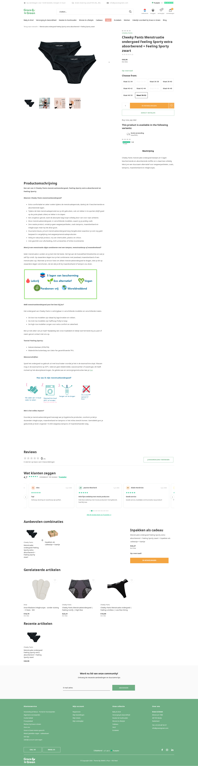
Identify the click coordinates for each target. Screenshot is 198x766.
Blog (165, 20)
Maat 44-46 (154, 88)
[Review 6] (98, 510)
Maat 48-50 (128, 95)
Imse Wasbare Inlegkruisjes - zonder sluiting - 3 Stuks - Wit (41, 608)
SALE (108, 20)
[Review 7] (99, 510)
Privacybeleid (28, 721)
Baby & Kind (28, 20)
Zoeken (130, 12)
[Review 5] (96, 510)
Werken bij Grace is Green (32, 724)
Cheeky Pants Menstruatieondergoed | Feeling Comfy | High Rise (77, 608)
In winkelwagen (149, 105)
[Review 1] (90, 510)
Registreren (77, 712)
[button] (29, 103)
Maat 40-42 (128, 88)
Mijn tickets (76, 718)
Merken (127, 20)
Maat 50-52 (141, 95)
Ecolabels (117, 20)
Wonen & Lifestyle (86, 20)
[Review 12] (107, 510)
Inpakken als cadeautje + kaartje (52, 543)
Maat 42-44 (141, 88)
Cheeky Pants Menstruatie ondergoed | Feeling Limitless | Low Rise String (116, 608)
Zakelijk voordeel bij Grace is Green (146, 20)
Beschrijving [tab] (148, 151)
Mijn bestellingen (78, 715)
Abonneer (123, 688)
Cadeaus (99, 20)
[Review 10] (104, 510)
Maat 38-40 (167, 81)
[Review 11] (106, 510)
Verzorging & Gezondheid (46, 20)
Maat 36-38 (154, 81)
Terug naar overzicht (31, 27)
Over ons (27, 727)
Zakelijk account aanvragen (33, 740)
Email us (51, 750)
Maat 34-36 (141, 81)
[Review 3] (93, 510)
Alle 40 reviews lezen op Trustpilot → (99, 515)
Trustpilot (62, 477)
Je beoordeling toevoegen (158, 460)
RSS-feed (115, 761)
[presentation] (109, 62)
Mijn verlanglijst (78, 721)
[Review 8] (101, 510)
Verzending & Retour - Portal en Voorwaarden (39, 712)
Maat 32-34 (128, 81)
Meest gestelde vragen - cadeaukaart (36, 733)
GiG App (26, 737)
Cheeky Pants (127, 33)
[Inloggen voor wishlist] (171, 105)
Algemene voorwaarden (32, 715)
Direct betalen (148, 113)
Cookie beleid (28, 718)
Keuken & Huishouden (68, 20)
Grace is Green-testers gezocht (34, 730)
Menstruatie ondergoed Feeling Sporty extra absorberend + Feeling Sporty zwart (31, 551)
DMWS (103, 761)
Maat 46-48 (167, 88)
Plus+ (108, 761)
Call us (33, 750)
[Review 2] (91, 510)
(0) (132, 54)
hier (91, 370)
